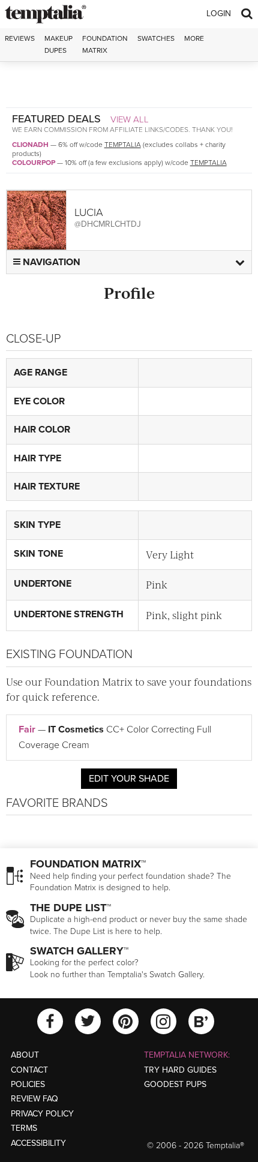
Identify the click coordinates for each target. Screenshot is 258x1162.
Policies (28, 1084)
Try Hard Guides (180, 1070)
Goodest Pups (175, 1084)
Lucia (88, 212)
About (25, 1055)
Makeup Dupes (58, 44)
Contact (29, 1070)
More (194, 38)
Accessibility (38, 1143)
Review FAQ (34, 1099)
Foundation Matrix (105, 44)
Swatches (156, 38)
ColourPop (33, 162)
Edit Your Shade (129, 779)
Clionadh (30, 144)
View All (129, 119)
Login (218, 13)
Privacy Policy (42, 1114)
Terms (24, 1128)
